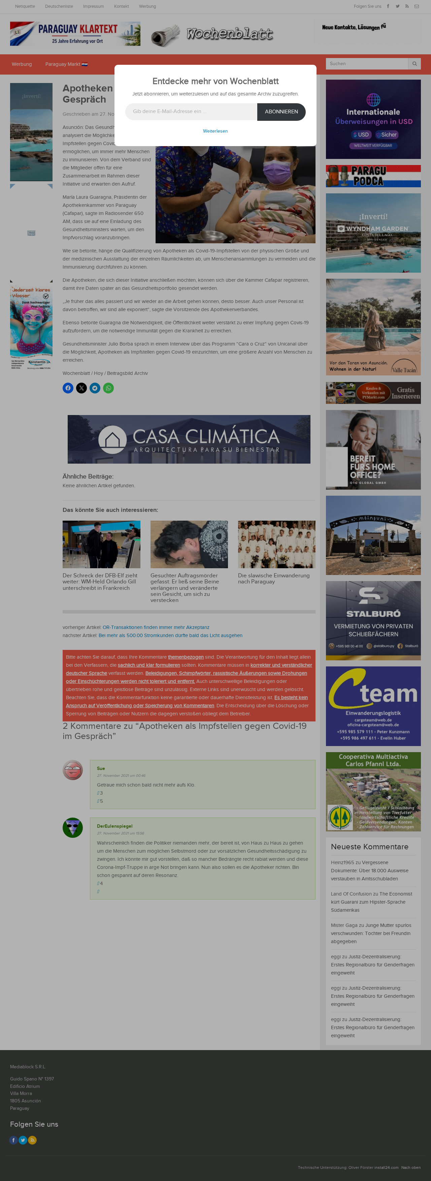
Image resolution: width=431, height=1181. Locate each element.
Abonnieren (281, 112)
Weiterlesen (215, 131)
